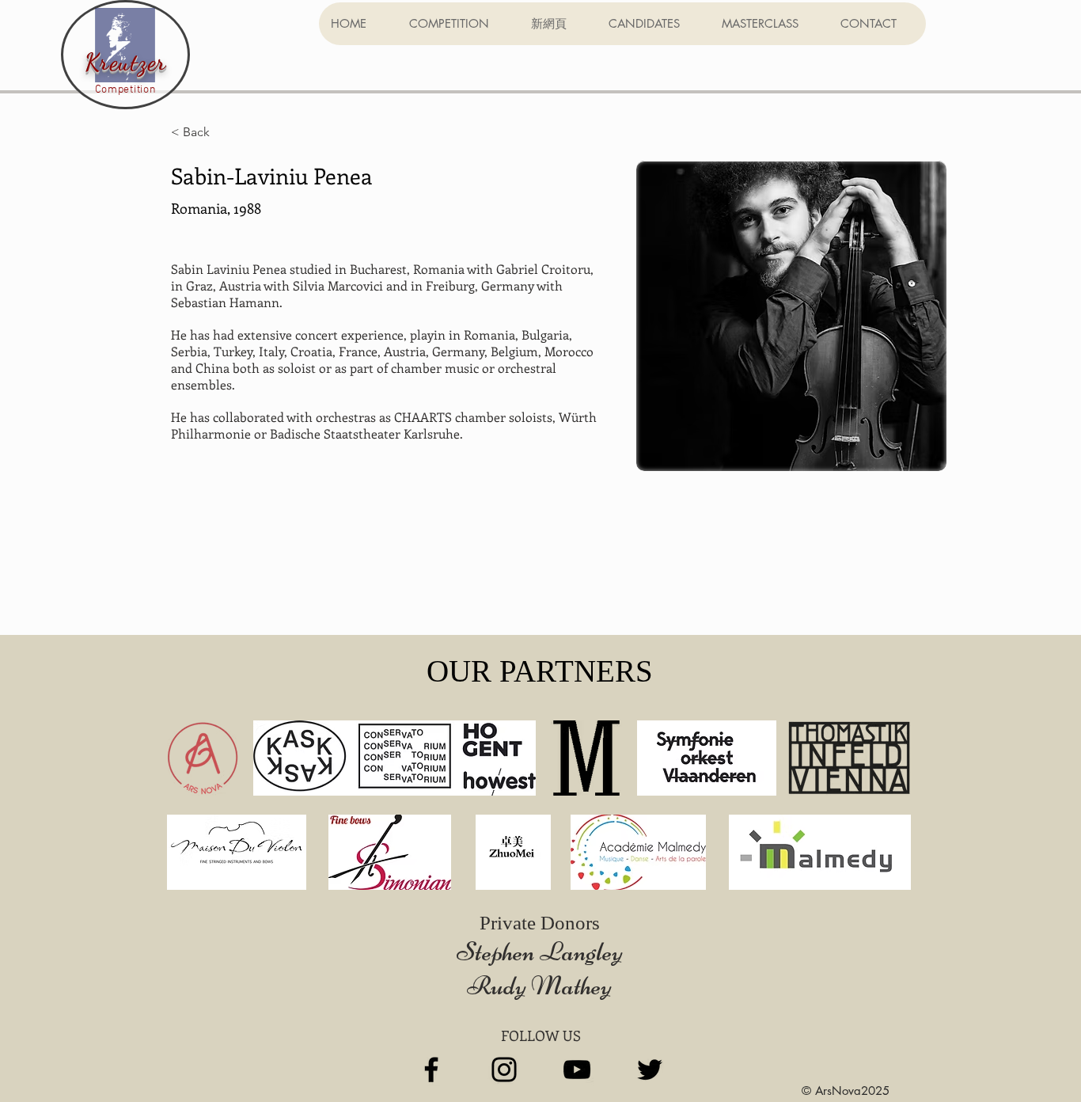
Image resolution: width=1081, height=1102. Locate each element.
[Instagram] (504, 1069)
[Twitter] (649, 1069)
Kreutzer (126, 62)
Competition (126, 90)
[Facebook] (431, 1069)
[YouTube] (577, 1069)
